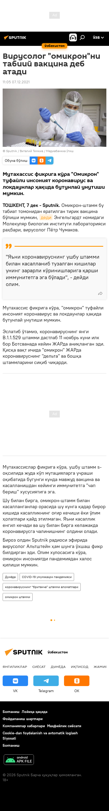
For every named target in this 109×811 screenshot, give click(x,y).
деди (46, 217)
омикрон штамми (17, 597)
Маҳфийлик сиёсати (64, 725)
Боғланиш (11, 711)
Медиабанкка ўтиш (60, 151)
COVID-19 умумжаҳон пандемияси (47, 577)
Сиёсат (39, 666)
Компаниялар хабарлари (24, 725)
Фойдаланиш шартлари (23, 718)
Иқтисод (79, 666)
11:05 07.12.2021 (16, 82)
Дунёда (10, 577)
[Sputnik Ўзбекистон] (16, 39)
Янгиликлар (15, 666)
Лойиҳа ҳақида (34, 711)
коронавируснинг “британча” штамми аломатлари (41, 587)
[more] (100, 293)
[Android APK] (19, 760)
